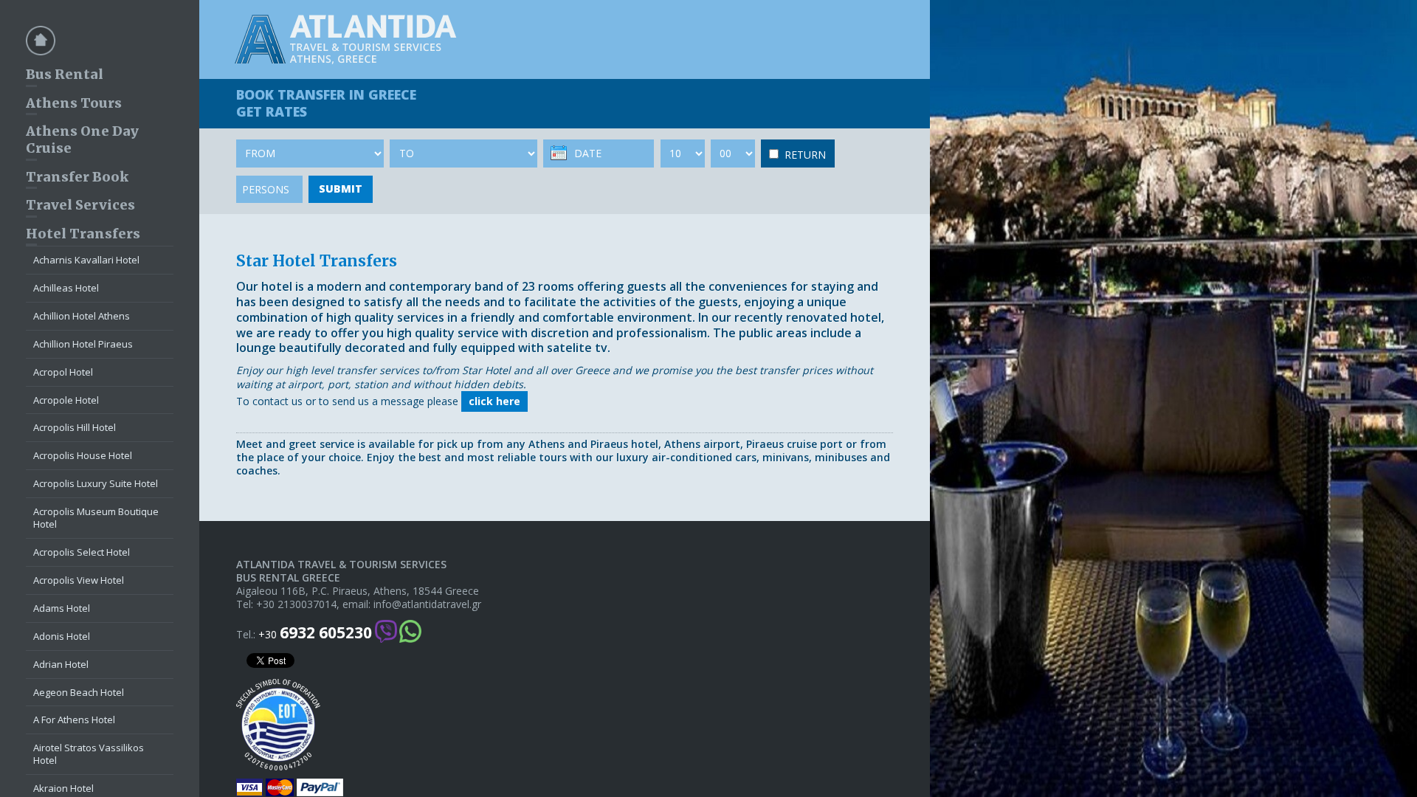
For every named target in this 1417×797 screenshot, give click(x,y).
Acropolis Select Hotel (81, 552)
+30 (315, 633)
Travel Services (80, 204)
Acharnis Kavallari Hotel (86, 259)
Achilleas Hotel (66, 287)
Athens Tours (74, 102)
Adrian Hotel (61, 664)
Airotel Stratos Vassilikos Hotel (88, 754)
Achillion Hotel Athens (81, 315)
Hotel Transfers (83, 233)
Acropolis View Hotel (78, 580)
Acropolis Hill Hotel (74, 427)
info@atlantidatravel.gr (427, 604)
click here (494, 401)
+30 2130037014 (296, 604)
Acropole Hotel (66, 400)
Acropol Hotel (63, 372)
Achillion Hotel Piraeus (83, 344)
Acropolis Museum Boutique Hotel (96, 518)
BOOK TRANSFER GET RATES (326, 103)
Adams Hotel (61, 608)
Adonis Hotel (61, 636)
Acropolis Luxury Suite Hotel (95, 483)
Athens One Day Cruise (82, 139)
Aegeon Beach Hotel (78, 692)
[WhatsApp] (410, 633)
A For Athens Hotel (74, 719)
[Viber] (386, 633)
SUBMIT (340, 189)
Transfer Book (77, 176)
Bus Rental (64, 74)
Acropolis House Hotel (82, 455)
